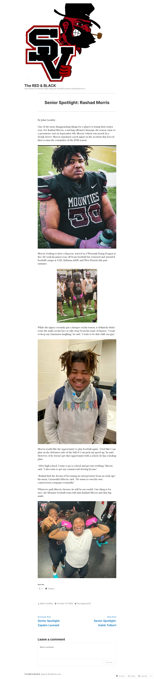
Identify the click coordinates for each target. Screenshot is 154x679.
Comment (109, 662)
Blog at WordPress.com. (51, 674)
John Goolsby (46, 603)
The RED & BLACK (40, 85)
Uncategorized (84, 603)
